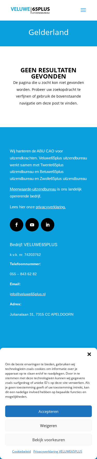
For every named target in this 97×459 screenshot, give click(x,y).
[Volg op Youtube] (32, 224)
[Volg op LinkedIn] (47, 224)
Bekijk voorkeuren (48, 439)
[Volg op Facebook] (16, 224)
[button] (89, 354)
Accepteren (48, 411)
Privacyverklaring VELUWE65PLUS (57, 451)
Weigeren (48, 425)
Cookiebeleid (21, 451)
